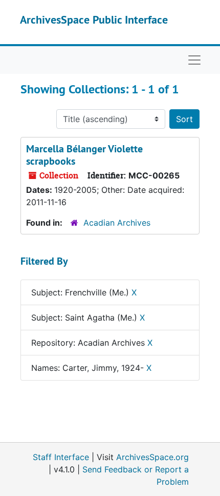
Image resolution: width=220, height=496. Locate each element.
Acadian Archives (116, 222)
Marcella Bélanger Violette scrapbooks (84, 155)
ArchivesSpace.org (152, 457)
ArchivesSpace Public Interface (94, 19)
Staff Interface (61, 457)
